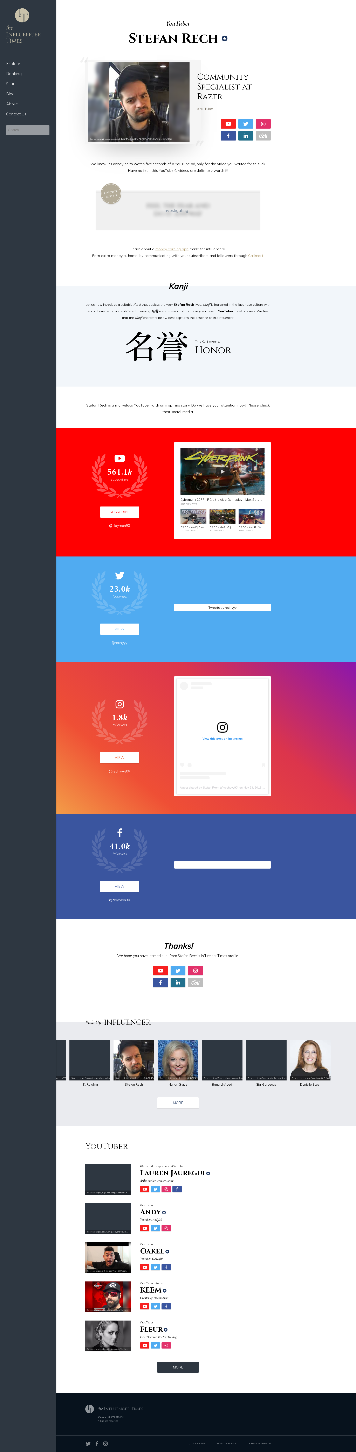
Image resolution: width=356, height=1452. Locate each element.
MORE (178, 1103)
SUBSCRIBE (119, 512)
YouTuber (206, 109)
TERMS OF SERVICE (259, 1443)
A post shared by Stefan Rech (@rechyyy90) (209, 787)
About (12, 103)
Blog (10, 93)
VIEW (119, 629)
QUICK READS (197, 1443)
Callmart (255, 255)
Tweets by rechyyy (222, 607)
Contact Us (16, 114)
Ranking (14, 73)
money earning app (172, 249)
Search (12, 83)
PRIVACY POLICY (226, 1443)
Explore (13, 63)
